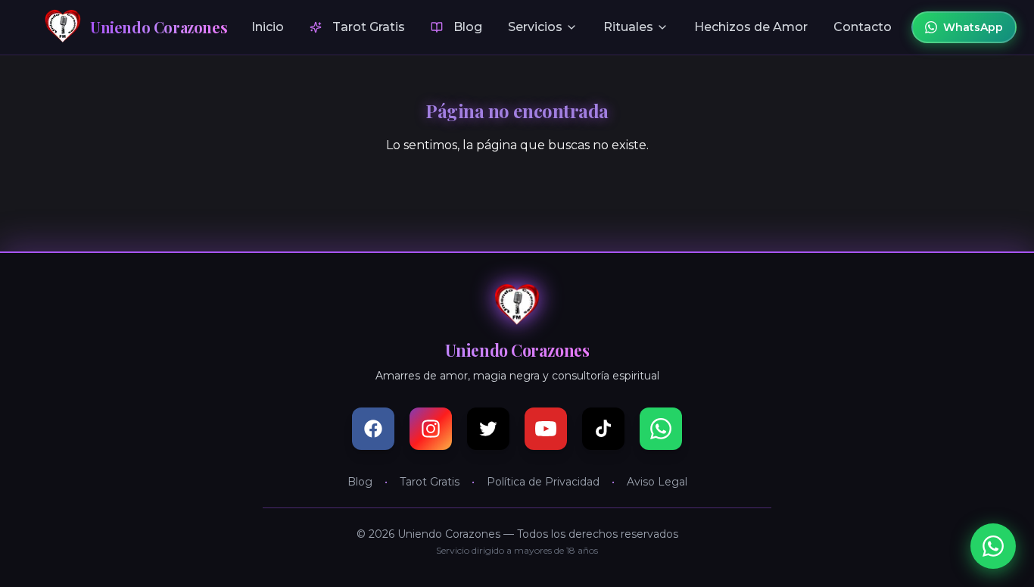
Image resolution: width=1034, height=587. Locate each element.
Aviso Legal (657, 482)
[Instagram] (431, 428)
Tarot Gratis (368, 27)
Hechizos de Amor (751, 27)
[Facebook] (373, 428)
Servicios (535, 27)
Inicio (267, 27)
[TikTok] (603, 428)
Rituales (628, 27)
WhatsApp (973, 27)
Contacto (862, 27)
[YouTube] (546, 428)
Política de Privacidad (543, 482)
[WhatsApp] (661, 428)
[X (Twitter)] (488, 428)
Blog (467, 27)
